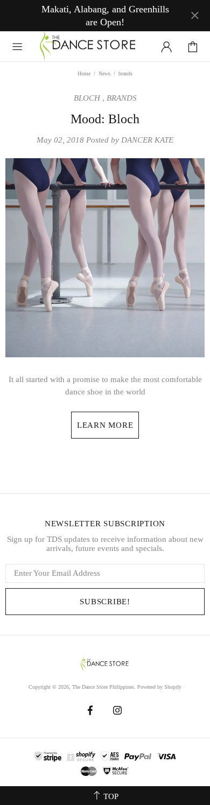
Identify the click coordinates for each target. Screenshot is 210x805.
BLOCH (87, 98)
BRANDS (122, 98)
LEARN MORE (105, 425)
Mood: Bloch (105, 119)
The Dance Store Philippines (88, 46)
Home (84, 73)
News (104, 73)
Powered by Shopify (159, 687)
